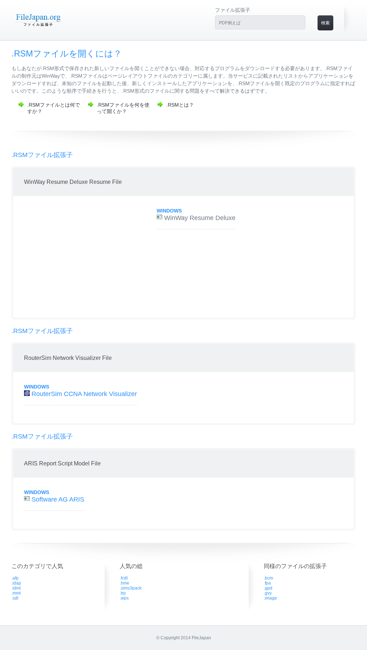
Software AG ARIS (58, 499)
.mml (16, 593)
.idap (16, 583)
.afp (15, 578)
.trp (123, 593)
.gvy (268, 593)
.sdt (14, 598)
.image (270, 598)
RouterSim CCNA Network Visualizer (84, 393)
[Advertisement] (77, 257)
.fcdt (124, 578)
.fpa (267, 583)
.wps (124, 598)
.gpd (268, 588)
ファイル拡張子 (232, 10)
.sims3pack (131, 588)
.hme (124, 583)
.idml (16, 588)
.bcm (268, 578)
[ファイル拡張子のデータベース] (38, 25)
